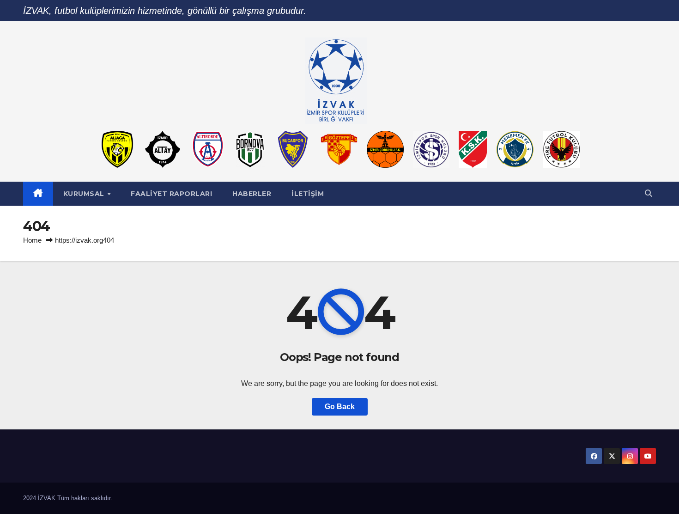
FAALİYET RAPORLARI (171, 194)
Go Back (340, 406)
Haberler (251, 194)
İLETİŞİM (307, 194)
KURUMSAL (85, 194)
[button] (648, 193)
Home (32, 240)
